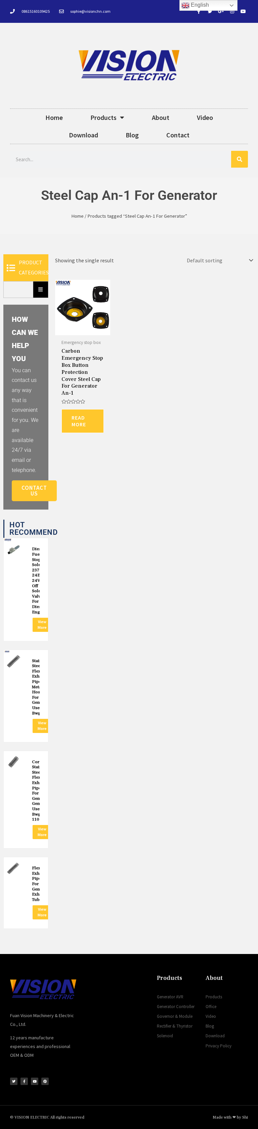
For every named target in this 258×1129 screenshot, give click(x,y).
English (199, 5)
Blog (132, 135)
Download (83, 135)
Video (205, 117)
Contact (177, 135)
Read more (79, 421)
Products (103, 117)
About (160, 117)
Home (54, 117)
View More (42, 624)
